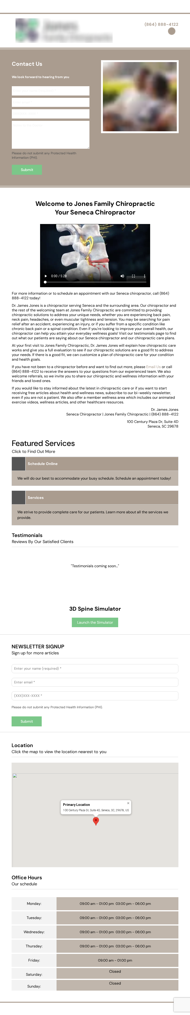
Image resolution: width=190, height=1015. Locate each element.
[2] (145, 128)
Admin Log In (117, 1008)
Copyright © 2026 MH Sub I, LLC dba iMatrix (74, 1008)
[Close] (128, 803)
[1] (134, 128)
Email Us (153, 366)
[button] (96, 821)
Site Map (137, 1008)
